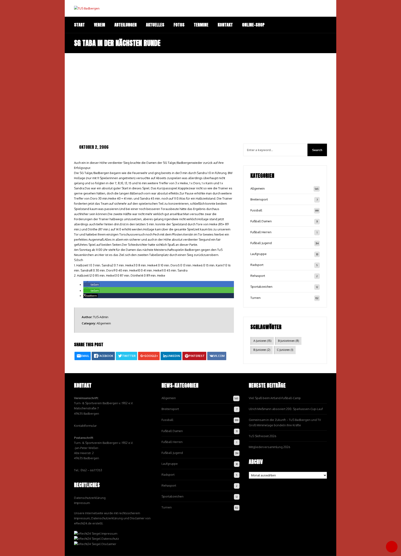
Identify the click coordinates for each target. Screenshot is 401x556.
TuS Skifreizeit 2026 (262, 436)
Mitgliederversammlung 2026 (269, 447)
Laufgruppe (258, 254)
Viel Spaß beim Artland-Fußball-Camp (275, 398)
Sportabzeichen (261, 286)
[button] (91, 284)
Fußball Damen (261, 221)
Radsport (256, 265)
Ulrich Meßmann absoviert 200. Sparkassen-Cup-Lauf (286, 409)
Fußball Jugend (261, 243)
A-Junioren (262, 341)
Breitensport (259, 199)
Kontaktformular (85, 425)
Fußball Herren (261, 232)
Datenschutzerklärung (90, 498)
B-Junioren (261, 350)
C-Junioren (285, 350)
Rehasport (257, 276)
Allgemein (104, 323)
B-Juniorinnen (288, 341)
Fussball (256, 210)
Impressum (82, 503)
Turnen (255, 298)
